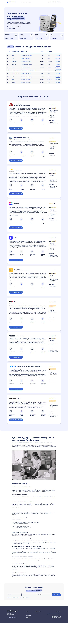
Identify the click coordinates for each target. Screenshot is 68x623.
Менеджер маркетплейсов (25, 58)
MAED (13, 76)
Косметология (28, 615)
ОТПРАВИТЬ (56, 594)
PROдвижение (14, 61)
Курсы (27, 611)
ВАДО (13, 55)
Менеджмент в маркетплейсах (26, 55)
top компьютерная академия (15, 73)
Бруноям (13, 82)
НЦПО (13, 79)
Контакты (36, 613)
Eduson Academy (15, 70)
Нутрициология (28, 613)
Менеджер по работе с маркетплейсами (28, 70)
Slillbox (13, 67)
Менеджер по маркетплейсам (26, 64)
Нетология (14, 64)
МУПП (13, 58)
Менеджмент (28, 617)
